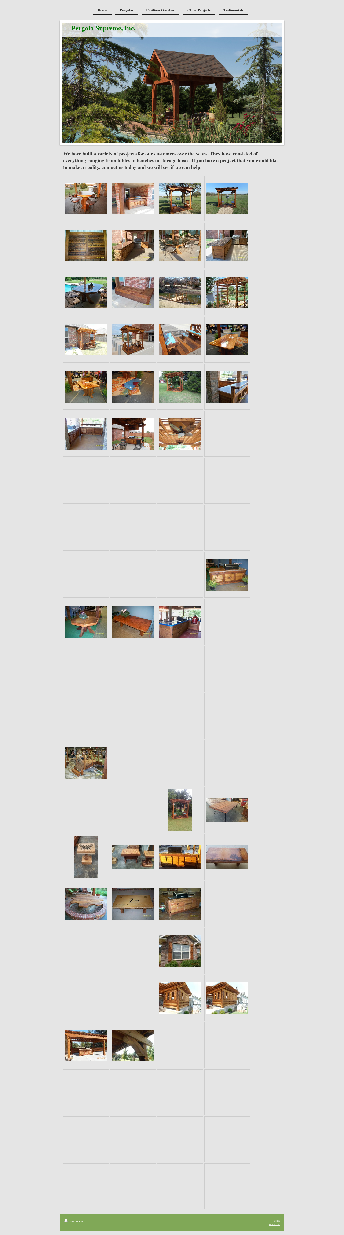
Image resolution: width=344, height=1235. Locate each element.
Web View (274, 1224)
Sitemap (80, 1221)
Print (72, 1221)
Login (277, 1220)
